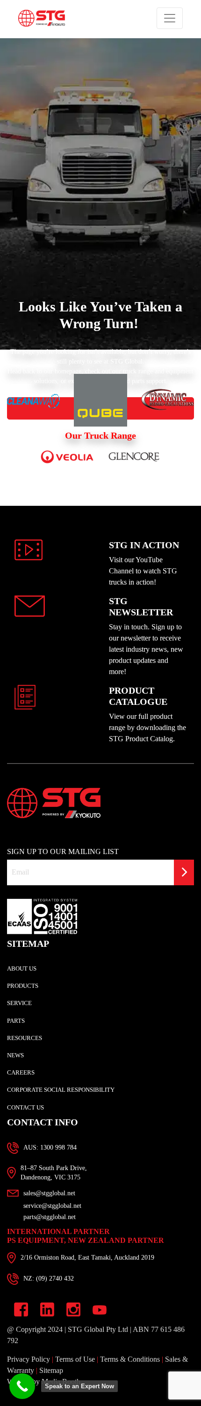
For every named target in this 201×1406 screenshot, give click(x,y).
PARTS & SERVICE (101, 24)
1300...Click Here (47, 1181)
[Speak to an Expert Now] (22, 1386)
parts (138, 415)
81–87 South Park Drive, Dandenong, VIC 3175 (54, 1207)
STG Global (126, 395)
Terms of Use (75, 1393)
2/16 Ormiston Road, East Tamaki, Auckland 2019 (87, 1291)
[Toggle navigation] (170, 52)
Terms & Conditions (130, 1393)
